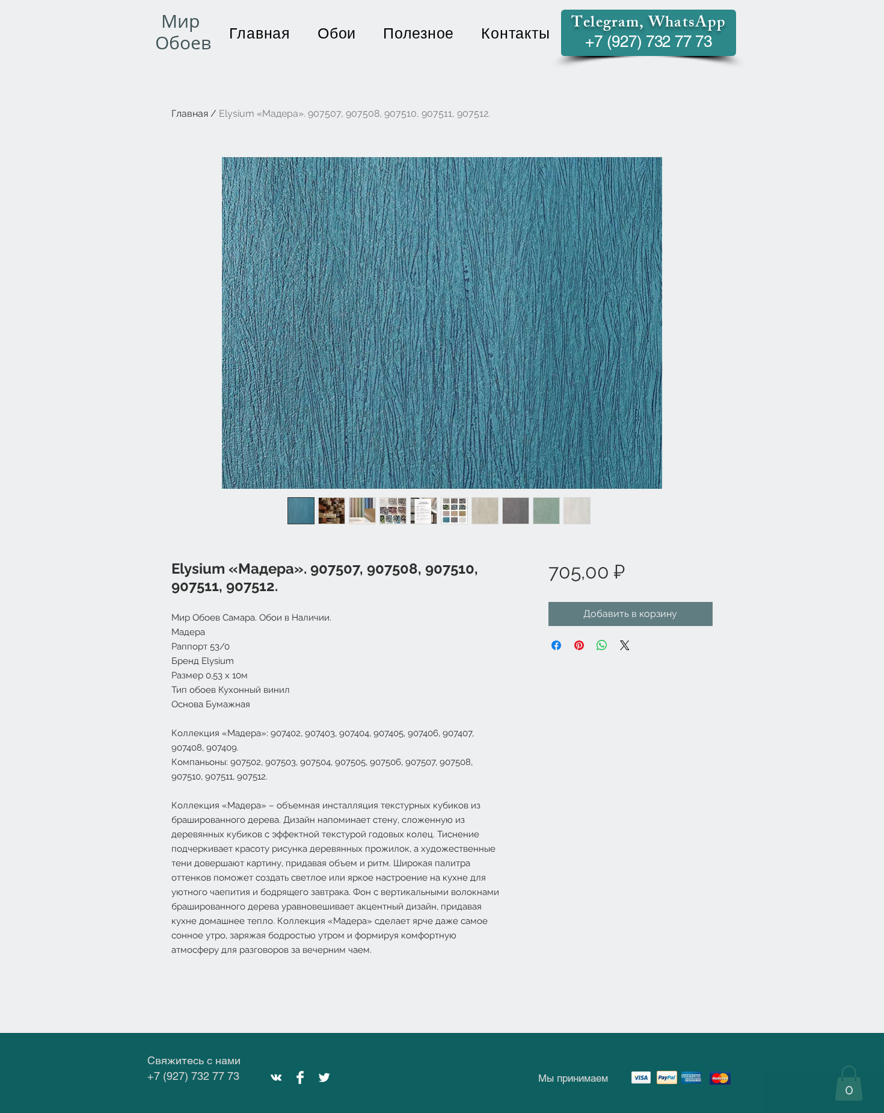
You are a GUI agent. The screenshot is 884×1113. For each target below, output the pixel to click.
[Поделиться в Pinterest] (579, 645)
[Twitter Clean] (324, 1077)
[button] (849, 1083)
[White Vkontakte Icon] (276, 1077)
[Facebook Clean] (300, 1077)
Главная (189, 113)
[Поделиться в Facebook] (556, 645)
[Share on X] (625, 645)
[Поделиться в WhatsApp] (602, 645)
